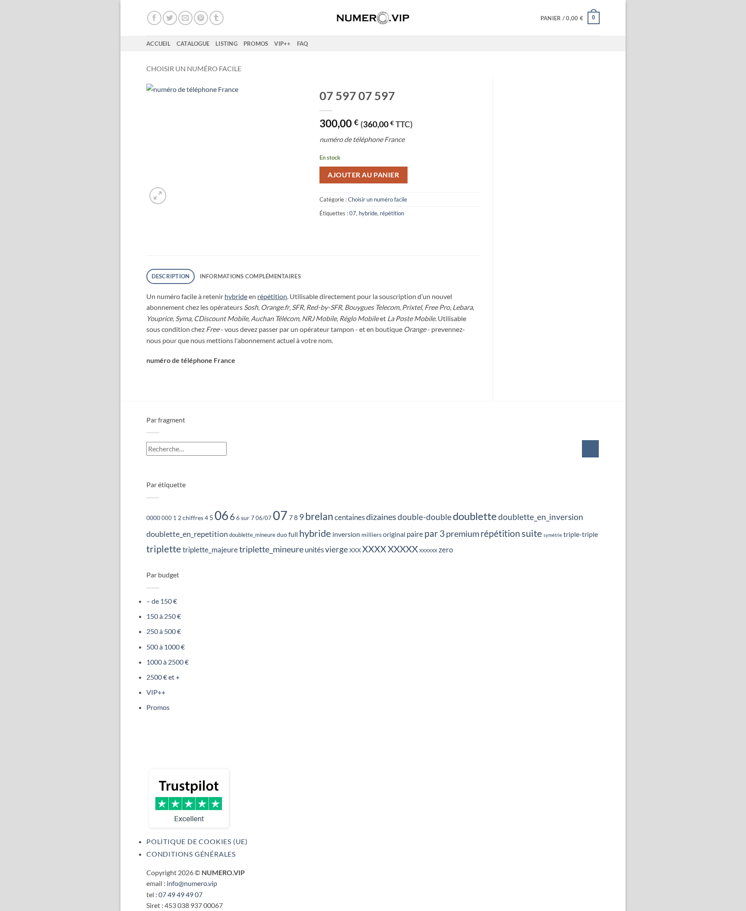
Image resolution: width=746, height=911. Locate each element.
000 (166, 518)
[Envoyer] (590, 448)
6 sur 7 (245, 517)
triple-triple (580, 534)
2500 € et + (163, 677)
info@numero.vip (192, 883)
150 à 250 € (163, 616)
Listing (226, 43)
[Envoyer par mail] (185, 18)
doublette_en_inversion (540, 517)
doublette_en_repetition (187, 534)
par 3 (434, 533)
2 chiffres (190, 517)
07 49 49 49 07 (180, 894)
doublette (475, 516)
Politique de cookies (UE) (197, 841)
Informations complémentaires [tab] (250, 276)
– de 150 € (161, 601)
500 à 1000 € (165, 647)
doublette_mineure (252, 535)
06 (221, 515)
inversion (346, 534)
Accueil (158, 43)
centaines (350, 517)
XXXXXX (428, 550)
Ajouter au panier (363, 175)
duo (282, 534)
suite (532, 533)
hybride (368, 213)
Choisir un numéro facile (193, 68)
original (394, 534)
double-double (425, 517)
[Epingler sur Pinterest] (201, 18)
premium (462, 534)
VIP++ (282, 43)
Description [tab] (171, 276)
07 (352, 213)
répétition (392, 213)
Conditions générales (191, 854)
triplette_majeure (210, 549)
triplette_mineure (271, 549)
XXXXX (403, 549)
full (293, 534)
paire (415, 534)
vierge (336, 549)
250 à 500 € (163, 631)
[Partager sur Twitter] (170, 18)
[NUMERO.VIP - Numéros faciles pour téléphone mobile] (373, 18)
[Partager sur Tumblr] (216, 18)
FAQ (302, 43)
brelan (319, 516)
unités (314, 549)
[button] (570, 18)
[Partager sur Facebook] (154, 18)
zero (446, 549)
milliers (371, 534)
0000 (153, 517)
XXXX (374, 548)
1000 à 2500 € (167, 662)
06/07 (264, 518)
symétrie (553, 535)
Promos (256, 43)
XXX (355, 550)
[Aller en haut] (728, 899)
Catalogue (193, 43)
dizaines (381, 516)
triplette (163, 549)
